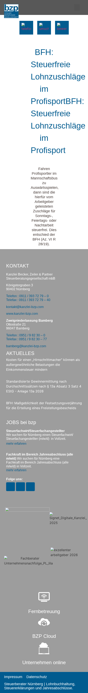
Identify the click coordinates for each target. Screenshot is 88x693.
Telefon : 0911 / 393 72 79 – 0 (27, 296)
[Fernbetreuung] (44, 597)
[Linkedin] (30, 486)
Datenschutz (36, 677)
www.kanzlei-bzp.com (22, 313)
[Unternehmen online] (44, 648)
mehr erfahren (16, 443)
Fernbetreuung (44, 611)
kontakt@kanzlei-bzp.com (25, 307)
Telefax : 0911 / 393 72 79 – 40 (28, 300)
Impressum (13, 677)
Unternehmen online (44, 662)
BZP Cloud (44, 636)
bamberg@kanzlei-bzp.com (26, 346)
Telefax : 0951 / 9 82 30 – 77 (26, 339)
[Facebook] (20, 486)
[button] (77, 7)
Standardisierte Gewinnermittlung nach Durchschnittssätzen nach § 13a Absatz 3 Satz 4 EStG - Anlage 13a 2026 (43, 386)
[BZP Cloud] (44, 622)
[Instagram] (10, 486)
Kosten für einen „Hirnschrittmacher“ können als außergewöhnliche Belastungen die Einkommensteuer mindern (43, 365)
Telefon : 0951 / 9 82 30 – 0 (25, 335)
